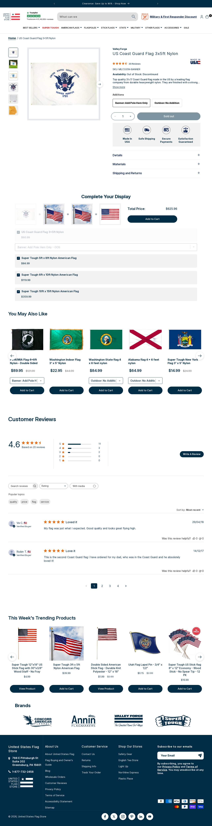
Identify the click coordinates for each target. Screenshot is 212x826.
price (24, 501)
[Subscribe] (200, 755)
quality (13, 501)
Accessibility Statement (58, 801)
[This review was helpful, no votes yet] (194, 538)
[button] (31, 27)
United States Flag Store (32, 816)
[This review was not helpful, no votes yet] (200, 538)
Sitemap (49, 807)
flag (34, 501)
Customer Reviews (56, 783)
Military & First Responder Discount (173, 16)
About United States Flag (59, 754)
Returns (86, 760)
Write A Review (192, 454)
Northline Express (128, 772)
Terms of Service (54, 795)
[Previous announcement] (54, 3)
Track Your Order (91, 772)
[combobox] (53, 486)
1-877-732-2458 (23, 771)
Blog (47, 770)
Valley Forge (120, 49)
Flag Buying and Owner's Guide (59, 762)
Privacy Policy (53, 789)
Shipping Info (89, 766)
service (45, 501)
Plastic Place (125, 778)
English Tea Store (128, 760)
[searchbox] (20, 486)
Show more (119, 87)
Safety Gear (125, 754)
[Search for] (133, 16)
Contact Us (88, 754)
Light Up (123, 766)
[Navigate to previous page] (86, 586)
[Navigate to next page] (126, 586)
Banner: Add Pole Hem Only (132, 104)
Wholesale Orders (55, 776)
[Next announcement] (157, 3)
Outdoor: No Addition (168, 104)
